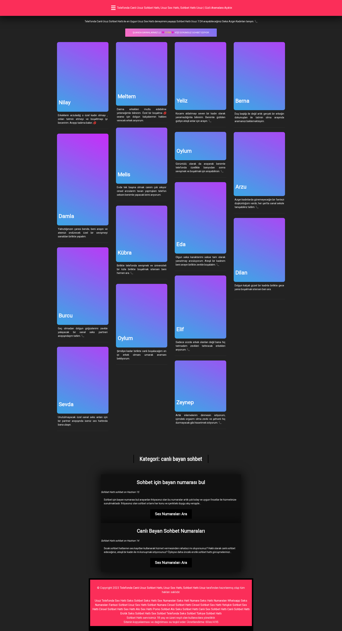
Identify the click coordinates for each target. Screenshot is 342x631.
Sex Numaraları (166, 600)
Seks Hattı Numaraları (213, 600)
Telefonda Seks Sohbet (181, 613)
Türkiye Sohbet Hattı (209, 613)
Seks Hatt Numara (188, 600)
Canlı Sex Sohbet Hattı (213, 609)
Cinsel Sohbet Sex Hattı (206, 605)
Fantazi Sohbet (118, 605)
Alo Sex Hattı (144, 609)
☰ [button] (113, 7)
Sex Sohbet (158, 613)
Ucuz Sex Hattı (137, 605)
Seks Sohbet (135, 600)
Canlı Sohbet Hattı (238, 609)
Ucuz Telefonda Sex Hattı (110, 600)
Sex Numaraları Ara (171, 514)
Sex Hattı (129, 609)
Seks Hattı (150, 600)
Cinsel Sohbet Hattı (179, 605)
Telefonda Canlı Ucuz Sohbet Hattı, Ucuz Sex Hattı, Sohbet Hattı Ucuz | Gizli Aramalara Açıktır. (174, 7)
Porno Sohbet (161, 609)
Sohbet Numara (156, 605)
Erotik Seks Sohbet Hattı (135, 613)
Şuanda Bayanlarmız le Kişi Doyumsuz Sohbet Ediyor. (171, 32)
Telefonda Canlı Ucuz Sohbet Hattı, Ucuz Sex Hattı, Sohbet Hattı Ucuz (163, 587)
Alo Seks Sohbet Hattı (184, 609)
